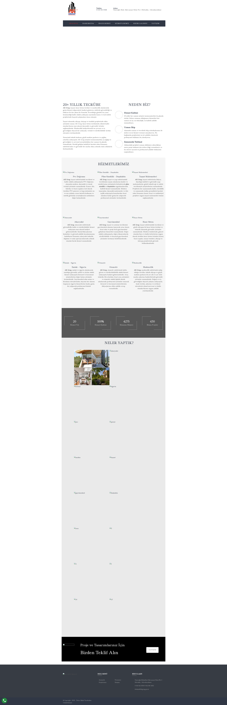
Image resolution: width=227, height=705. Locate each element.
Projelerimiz (104, 23)
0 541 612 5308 (101, 10)
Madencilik (148, 267)
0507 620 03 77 (149, 212)
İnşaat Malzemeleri (148, 176)
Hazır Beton (148, 222)
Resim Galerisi (140, 23)
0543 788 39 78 (149, 250)
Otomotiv (113, 267)
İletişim (155, 23)
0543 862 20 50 (149, 257)
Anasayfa (73, 23)
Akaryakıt (79, 222)
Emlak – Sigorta (79, 267)
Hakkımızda (88, 23)
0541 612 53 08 (80, 204)
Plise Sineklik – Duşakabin (113, 176)
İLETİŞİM (152, 650)
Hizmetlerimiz (122, 23)
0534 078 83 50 (80, 212)
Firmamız (118, 680)
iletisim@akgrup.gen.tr (142, 689)
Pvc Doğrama (79, 176)
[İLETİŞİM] (68, 172)
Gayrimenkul (114, 222)
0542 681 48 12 (149, 204)
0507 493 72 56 (80, 295)
